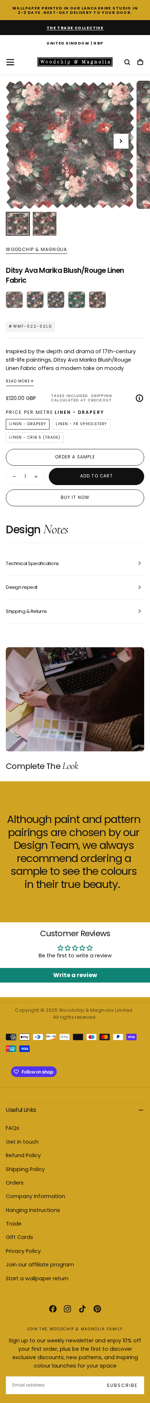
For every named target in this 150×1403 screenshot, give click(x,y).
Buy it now (75, 497)
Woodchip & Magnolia (36, 249)
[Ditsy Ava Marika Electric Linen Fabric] (35, 299)
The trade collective (75, 28)
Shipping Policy (25, 1169)
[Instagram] (67, 1308)
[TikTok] (82, 1308)
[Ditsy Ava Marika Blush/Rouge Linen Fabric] (97, 299)
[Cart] (140, 62)
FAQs (12, 1128)
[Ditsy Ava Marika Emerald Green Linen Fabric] (76, 299)
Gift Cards (19, 1237)
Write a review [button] (75, 975)
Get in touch (22, 1141)
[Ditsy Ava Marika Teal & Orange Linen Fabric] (55, 299)
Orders (15, 1182)
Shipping (101, 396)
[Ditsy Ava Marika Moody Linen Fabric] (14, 299)
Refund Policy (23, 1155)
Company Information (35, 1196)
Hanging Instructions (33, 1210)
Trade (13, 1223)
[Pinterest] (97, 1308)
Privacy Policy (23, 1251)
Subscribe (122, 1385)
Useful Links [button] (21, 1110)
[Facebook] (52, 1308)
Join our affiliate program (40, 1264)
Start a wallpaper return (37, 1278)
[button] (75, 44)
